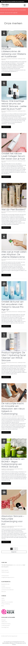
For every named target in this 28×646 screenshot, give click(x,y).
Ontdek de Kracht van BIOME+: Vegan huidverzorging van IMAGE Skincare (13, 463)
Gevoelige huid (5, 627)
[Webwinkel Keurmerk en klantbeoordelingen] (7, 611)
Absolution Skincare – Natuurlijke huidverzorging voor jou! (12, 520)
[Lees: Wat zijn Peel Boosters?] (14, 195)
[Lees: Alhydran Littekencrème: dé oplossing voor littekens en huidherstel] (14, 39)
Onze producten (9, 58)
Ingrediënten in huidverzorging (6, 526)
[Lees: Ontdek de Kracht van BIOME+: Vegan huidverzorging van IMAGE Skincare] (14, 448)
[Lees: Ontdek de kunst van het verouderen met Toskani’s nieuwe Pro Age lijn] (14, 290)
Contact (3, 586)
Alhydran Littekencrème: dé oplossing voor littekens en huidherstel (13, 52)
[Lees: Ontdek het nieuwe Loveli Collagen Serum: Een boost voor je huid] (14, 142)
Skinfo (2, 598)
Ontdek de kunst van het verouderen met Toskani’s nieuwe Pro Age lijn (12, 305)
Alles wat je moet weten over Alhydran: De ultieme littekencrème (14, 254)
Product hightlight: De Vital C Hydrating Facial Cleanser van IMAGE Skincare (13, 356)
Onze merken (3, 58)
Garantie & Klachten (6, 587)
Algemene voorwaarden (7, 602)
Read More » (7, 74)
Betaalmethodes (5, 584)
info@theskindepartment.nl (7, 577)
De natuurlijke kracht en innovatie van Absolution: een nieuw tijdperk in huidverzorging (13, 408)
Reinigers (3, 619)
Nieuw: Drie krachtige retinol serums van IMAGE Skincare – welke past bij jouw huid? (13, 105)
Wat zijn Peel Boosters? (13, 209)
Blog (2, 605)
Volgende (14, 551)
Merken (3, 600)
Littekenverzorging (5, 623)
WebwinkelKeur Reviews (8, 643)
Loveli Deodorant (5, 625)
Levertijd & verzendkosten (7, 589)
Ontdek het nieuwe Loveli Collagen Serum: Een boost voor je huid (13, 156)
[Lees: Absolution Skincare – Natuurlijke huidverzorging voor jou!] (14, 502)
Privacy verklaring (5, 603)
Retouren (3, 591)
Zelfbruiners (4, 621)
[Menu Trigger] (25, 5)
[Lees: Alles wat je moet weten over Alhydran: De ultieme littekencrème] (14, 242)
